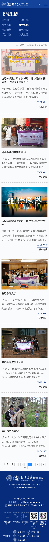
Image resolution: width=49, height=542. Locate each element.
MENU (45, 4)
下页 (24, 467)
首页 (22, 45)
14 (43, 464)
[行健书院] (14, 4)
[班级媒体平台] (6, 521)
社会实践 (24, 24)
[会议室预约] (24, 521)
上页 (11, 464)
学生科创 (6, 34)
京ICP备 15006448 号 (32, 484)
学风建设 (24, 34)
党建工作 (24, 20)
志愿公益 (6, 29)
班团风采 (6, 24)
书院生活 (31, 45)
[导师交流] (15, 521)
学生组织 (6, 20)
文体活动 (24, 29)
